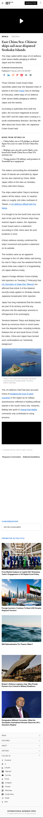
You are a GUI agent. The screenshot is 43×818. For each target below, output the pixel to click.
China (21, 91)
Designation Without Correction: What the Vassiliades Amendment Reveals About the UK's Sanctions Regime (21, 722)
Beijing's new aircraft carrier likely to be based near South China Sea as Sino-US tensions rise (20, 152)
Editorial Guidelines (31, 457)
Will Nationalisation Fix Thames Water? (17, 644)
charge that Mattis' (28, 409)
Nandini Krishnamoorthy (13, 68)
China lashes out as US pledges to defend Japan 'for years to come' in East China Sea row (20, 143)
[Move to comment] (31, 75)
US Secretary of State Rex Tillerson (18, 284)
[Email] (26, 75)
